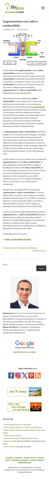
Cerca (5, 264)
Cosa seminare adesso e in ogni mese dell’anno (23, 427)
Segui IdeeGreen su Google (24, 352)
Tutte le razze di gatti (12, 435)
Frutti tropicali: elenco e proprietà (17, 424)
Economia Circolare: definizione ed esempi (21, 438)
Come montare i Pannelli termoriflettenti (20, 248)
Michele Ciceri (22, 30)
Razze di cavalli (10, 441)
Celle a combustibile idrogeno (18, 239)
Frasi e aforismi (10, 446)
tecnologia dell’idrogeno (21, 93)
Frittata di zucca (38, 250)
